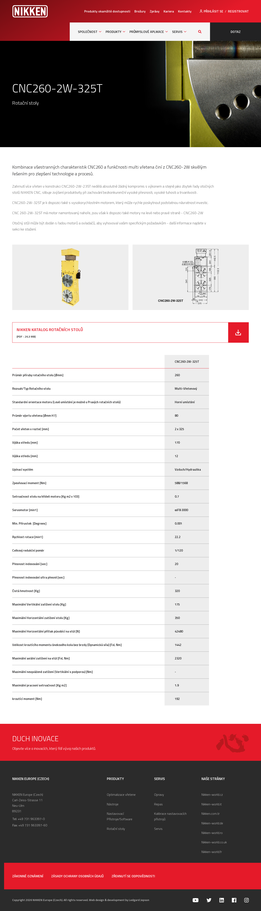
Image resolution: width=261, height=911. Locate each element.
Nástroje (112, 804)
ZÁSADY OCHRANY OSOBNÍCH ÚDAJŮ (77, 876)
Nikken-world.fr (211, 851)
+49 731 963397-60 (32, 825)
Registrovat (238, 11)
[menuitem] (107, 11)
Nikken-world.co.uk (214, 842)
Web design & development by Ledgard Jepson (119, 900)
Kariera (169, 11)
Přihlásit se (213, 11)
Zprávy (154, 11)
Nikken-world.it (211, 804)
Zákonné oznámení (27, 876)
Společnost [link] (87, 31)
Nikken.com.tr (210, 813)
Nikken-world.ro (212, 832)
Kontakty (184, 11)
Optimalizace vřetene (121, 794)
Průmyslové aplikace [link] (146, 31)
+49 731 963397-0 (31, 818)
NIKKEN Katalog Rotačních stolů (50, 329)
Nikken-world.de (212, 823)
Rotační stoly (116, 828)
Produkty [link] (113, 31)
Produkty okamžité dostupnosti (107, 11)
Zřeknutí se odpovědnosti (133, 876)
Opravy (159, 794)
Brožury (140, 11)
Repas (158, 804)
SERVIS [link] (177, 31)
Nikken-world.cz (212, 794)
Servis (158, 828)
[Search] (200, 31)
